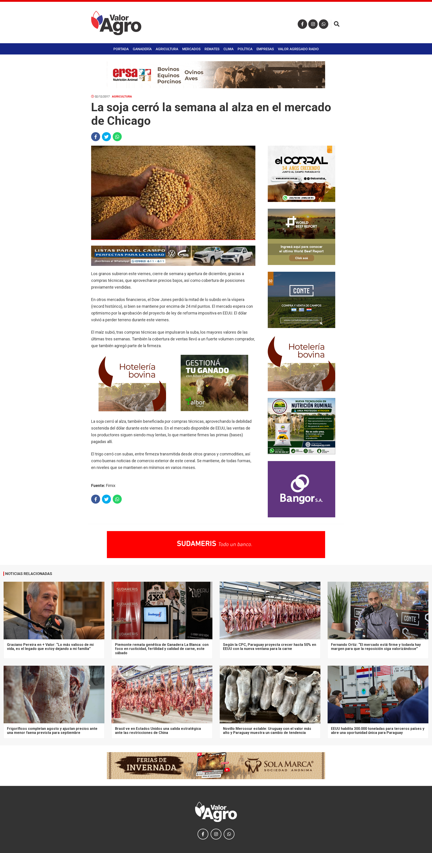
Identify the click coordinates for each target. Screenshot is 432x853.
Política (245, 49)
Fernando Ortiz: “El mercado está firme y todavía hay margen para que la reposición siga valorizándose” (376, 647)
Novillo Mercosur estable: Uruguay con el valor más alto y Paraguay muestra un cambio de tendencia (267, 730)
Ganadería (142, 49)
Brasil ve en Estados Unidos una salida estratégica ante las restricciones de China (158, 730)
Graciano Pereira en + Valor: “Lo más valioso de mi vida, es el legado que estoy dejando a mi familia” (50, 647)
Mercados (191, 49)
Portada (121, 49)
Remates (212, 49)
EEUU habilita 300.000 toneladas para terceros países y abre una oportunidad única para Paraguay (377, 730)
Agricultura (167, 49)
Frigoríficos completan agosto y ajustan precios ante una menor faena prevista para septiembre (52, 730)
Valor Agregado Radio (298, 49)
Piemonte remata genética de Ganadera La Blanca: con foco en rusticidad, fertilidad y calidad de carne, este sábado (162, 649)
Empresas (265, 49)
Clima (228, 49)
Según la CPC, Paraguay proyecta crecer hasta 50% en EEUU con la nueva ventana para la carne (269, 647)
